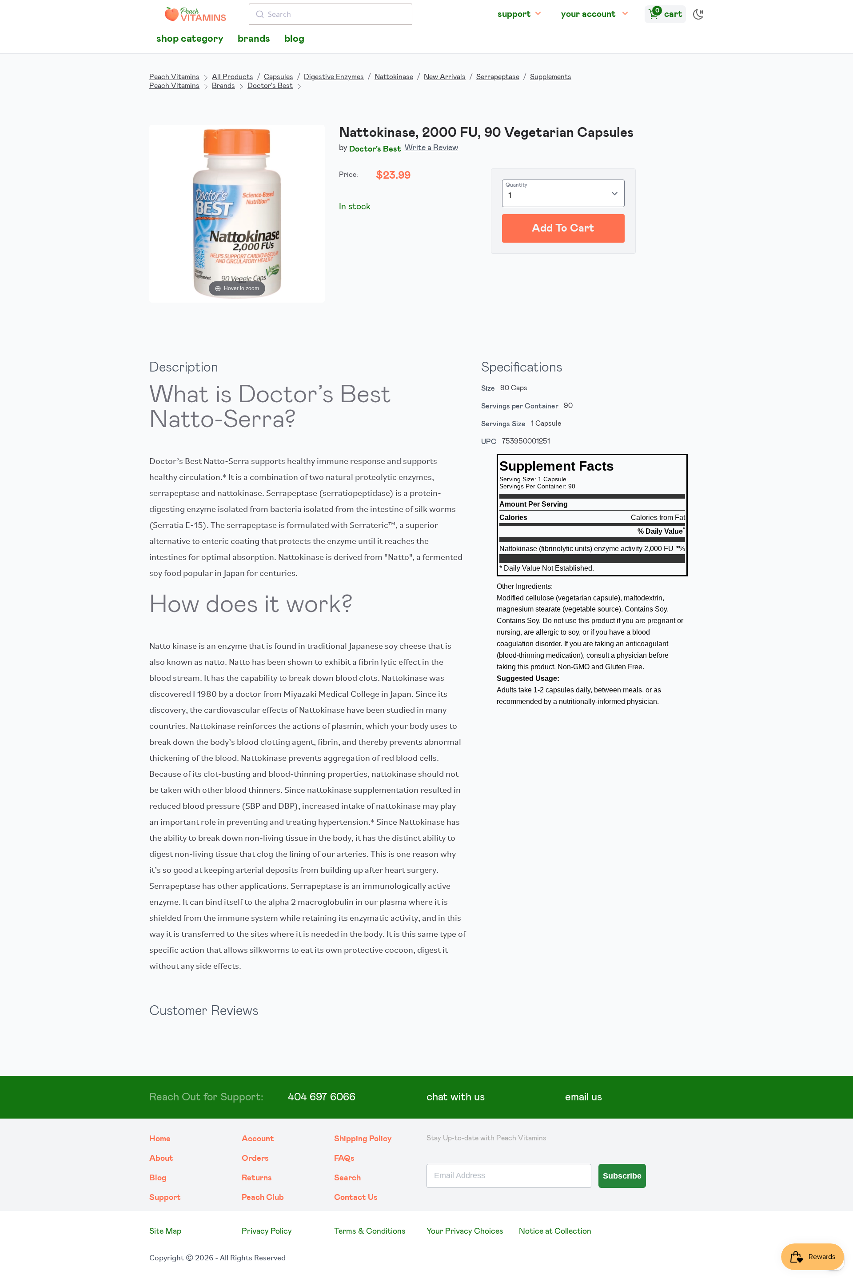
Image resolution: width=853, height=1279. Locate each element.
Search (347, 1178)
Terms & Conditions (370, 1231)
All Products (232, 76)
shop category (189, 39)
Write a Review (431, 148)
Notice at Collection (555, 1231)
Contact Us (356, 1198)
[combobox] (330, 14)
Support (165, 1198)
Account (258, 1139)
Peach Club (263, 1198)
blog (294, 39)
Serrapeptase (497, 76)
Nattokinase (394, 76)
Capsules (278, 76)
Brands (223, 85)
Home (160, 1139)
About (161, 1159)
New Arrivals (445, 76)
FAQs (344, 1159)
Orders (255, 1159)
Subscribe (622, 1175)
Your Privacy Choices (464, 1231)
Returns (257, 1178)
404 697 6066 (321, 1097)
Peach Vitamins (174, 76)
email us (583, 1097)
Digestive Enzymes (334, 76)
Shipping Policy (363, 1139)
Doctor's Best (270, 85)
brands (254, 39)
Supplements (550, 76)
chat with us (455, 1097)
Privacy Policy (267, 1231)
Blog (158, 1178)
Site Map (165, 1231)
